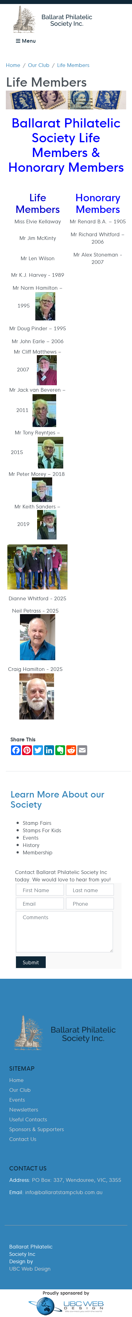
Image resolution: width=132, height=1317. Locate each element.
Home (13, 65)
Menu (28, 40)
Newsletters (23, 1109)
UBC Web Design (30, 1268)
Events (17, 1099)
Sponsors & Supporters (36, 1129)
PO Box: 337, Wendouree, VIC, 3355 (76, 1179)
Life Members (73, 65)
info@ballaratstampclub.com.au (64, 1192)
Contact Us (22, 1139)
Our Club (38, 65)
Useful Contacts (28, 1119)
